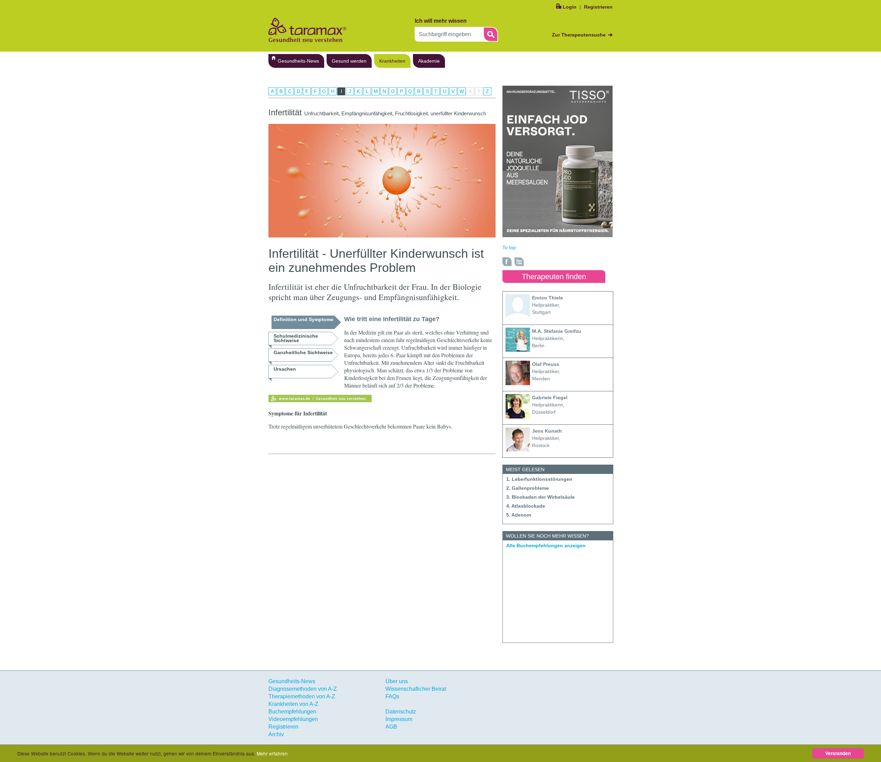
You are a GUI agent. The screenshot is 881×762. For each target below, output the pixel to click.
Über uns (396, 681)
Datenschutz (400, 712)
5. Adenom (518, 515)
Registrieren (598, 7)
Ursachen (285, 369)
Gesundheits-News (298, 61)
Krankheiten (392, 61)
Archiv (276, 734)
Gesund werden (349, 61)
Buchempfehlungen (292, 712)
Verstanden (838, 753)
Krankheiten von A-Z (293, 704)
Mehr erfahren (272, 753)
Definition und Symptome (303, 319)
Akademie (429, 61)
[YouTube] (519, 261)
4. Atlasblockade (525, 506)
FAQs (392, 696)
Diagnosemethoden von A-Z (302, 689)
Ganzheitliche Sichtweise (303, 352)
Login (569, 7)
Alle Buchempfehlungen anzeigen (546, 545)
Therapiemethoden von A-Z (301, 696)
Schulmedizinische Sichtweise (296, 338)
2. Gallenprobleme (527, 488)
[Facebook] (507, 261)
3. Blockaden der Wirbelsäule (540, 497)
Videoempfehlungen (293, 719)
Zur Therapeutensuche (579, 35)
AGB (391, 727)
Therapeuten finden (554, 276)
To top (509, 247)
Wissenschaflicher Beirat (415, 689)
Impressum (398, 719)
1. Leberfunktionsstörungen (539, 479)
